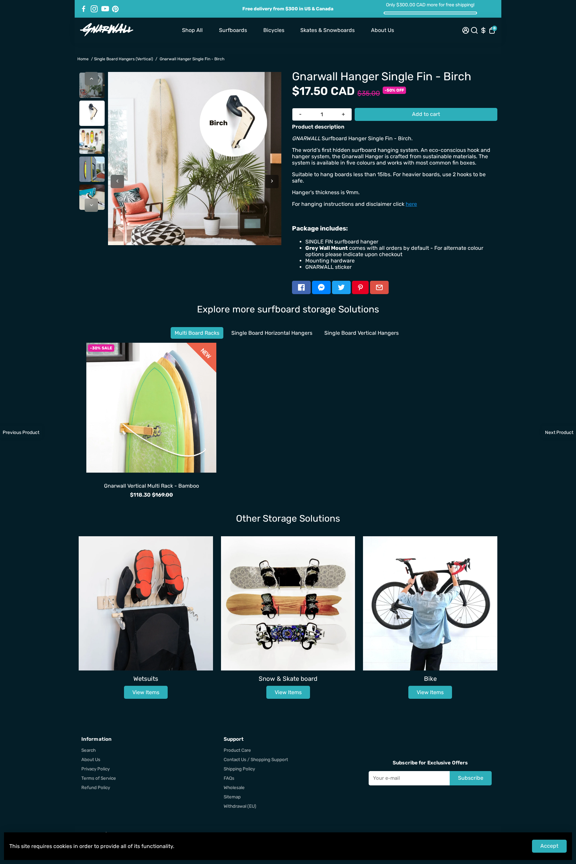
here (411, 204)
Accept (549, 846)
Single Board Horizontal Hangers (271, 333)
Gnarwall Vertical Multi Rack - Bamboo (151, 486)
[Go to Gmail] (379, 287)
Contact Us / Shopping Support (256, 759)
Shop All (192, 30)
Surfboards (233, 30)
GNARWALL (151, 478)
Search (88, 750)
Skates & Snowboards (327, 30)
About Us (382, 30)
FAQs (229, 778)
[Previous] (91, 78)
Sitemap (232, 796)
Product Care (237, 750)
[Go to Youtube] (105, 9)
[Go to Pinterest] (115, 9)
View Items (145, 692)
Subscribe (470, 778)
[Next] (91, 205)
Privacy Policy (95, 768)
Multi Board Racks (197, 333)
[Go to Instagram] (94, 9)
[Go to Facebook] (83, 9)
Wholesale (234, 787)
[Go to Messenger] (321, 287)
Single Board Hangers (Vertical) (123, 59)
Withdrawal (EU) (240, 806)
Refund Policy (95, 787)
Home (83, 59)
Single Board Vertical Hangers (361, 333)
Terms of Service (98, 778)
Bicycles (273, 30)
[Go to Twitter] (341, 287)
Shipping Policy (239, 768)
